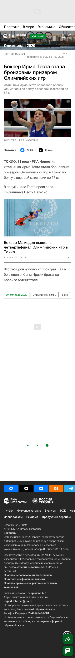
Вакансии (10, 532)
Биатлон (50, 510)
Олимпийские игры (45, 294)
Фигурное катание (29, 510)
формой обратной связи (39, 609)
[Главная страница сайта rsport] (23, 36)
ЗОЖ (62, 510)
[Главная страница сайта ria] (4, 36)
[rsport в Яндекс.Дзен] (26, 488)
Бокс (65, 294)
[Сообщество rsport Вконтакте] (41, 488)
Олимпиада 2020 (16, 294)
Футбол (8, 510)
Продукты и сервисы (56, 517)
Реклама (32, 517)
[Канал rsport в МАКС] (11, 488)
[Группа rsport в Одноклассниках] (56, 488)
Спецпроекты (13, 517)
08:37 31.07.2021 (14, 53)
